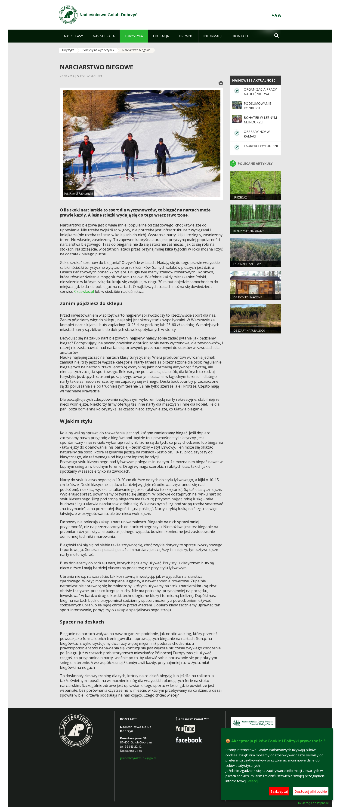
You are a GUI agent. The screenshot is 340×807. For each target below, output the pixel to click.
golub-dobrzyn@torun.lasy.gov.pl (138, 758)
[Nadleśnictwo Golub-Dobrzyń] (68, 15)
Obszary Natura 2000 (249, 331)
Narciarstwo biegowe (136, 50)
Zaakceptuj (279, 791)
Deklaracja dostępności (313, 803)
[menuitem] (73, 36)
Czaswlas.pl (84, 291)
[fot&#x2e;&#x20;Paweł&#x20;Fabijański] (141, 143)
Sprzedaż (240, 197)
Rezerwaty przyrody (248, 231)
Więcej (253, 781)
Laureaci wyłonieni (261, 146)
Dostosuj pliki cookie (310, 791)
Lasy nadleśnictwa (247, 264)
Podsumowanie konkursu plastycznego (257, 108)
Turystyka (68, 50)
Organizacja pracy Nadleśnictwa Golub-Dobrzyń (260, 94)
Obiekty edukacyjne (247, 297)
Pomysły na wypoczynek (98, 50)
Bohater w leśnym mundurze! (260, 119)
